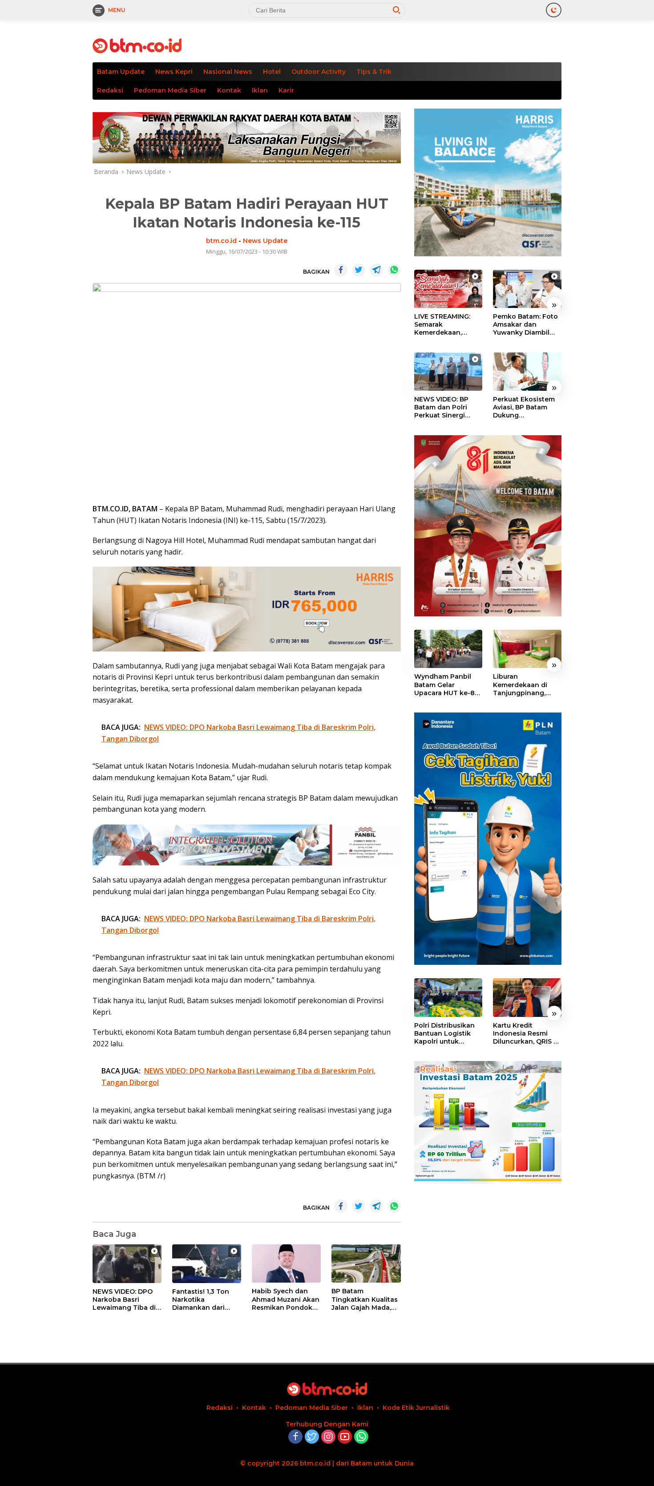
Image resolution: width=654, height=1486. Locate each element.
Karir (286, 90)
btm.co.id (221, 241)
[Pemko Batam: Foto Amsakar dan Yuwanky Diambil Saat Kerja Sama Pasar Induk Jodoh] (527, 289)
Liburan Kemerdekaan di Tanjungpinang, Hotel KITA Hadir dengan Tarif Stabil (525, 684)
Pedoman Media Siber (170, 90)
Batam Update (121, 72)
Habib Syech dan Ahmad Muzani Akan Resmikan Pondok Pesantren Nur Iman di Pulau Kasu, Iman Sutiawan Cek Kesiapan (285, 1299)
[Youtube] (345, 1437)
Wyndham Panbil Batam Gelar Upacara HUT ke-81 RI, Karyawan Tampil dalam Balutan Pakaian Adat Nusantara (447, 684)
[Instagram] (328, 1437)
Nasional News (227, 72)
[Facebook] (295, 1437)
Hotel (272, 72)
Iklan (260, 90)
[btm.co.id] (137, 45)
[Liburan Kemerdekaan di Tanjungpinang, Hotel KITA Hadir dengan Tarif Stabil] (527, 649)
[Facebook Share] (340, 270)
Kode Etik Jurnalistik (416, 1408)
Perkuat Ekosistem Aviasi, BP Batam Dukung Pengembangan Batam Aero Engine (525, 407)
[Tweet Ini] (358, 270)
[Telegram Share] (376, 270)
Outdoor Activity (318, 72)
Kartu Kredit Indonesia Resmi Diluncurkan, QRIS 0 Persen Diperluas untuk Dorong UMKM (525, 1033)
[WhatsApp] (361, 1437)
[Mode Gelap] (553, 10)
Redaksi (110, 90)
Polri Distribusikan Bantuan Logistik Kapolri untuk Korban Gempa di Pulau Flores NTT (444, 1033)
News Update (265, 241)
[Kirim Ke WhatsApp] (394, 270)
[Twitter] (312, 1437)
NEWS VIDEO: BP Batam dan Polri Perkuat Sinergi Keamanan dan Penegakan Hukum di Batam (445, 407)
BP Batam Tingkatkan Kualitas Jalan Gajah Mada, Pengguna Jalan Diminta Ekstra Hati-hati (364, 1299)
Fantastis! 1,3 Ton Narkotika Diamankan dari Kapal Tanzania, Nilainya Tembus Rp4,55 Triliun (200, 1300)
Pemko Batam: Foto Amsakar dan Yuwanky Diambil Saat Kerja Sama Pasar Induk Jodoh (525, 324)
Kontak (229, 90)
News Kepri (174, 72)
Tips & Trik (374, 72)
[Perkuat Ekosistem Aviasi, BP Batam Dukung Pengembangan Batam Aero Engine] (527, 371)
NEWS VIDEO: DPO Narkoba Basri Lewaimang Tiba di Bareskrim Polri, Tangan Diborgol (124, 1300)
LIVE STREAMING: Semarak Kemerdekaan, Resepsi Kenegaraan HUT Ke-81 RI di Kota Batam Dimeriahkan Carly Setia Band (448, 324)
